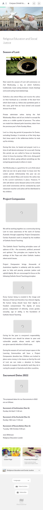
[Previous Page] (34, 3)
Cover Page (8, 459)
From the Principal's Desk (31, 459)
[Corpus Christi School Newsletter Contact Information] (28, 3)
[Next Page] (39, 3)
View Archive (23, 486)
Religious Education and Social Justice (20, 470)
